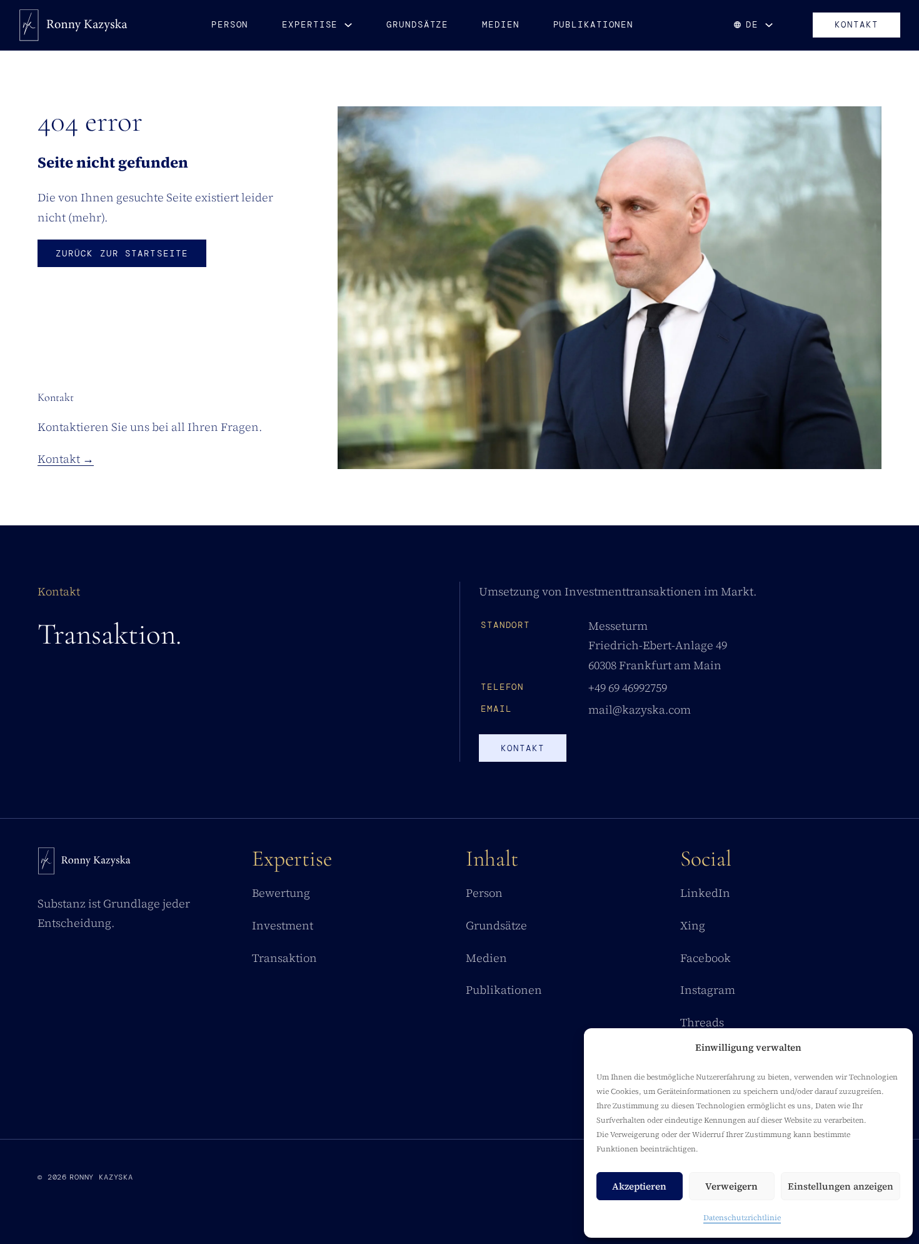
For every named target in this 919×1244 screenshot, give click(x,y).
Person (229, 24)
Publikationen (593, 24)
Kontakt (856, 24)
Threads (702, 1022)
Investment (282, 925)
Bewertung (281, 893)
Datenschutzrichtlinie (742, 1218)
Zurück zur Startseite (122, 253)
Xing (692, 925)
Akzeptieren (639, 1186)
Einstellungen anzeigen (840, 1186)
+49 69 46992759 (627, 687)
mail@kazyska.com (639, 709)
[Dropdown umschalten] (348, 25)
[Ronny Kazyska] (73, 25)
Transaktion (284, 958)
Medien (500, 24)
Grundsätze (417, 24)
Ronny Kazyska (101, 1177)
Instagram (707, 990)
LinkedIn (705, 893)
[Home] (84, 864)
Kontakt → (66, 459)
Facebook (705, 958)
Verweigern (731, 1186)
